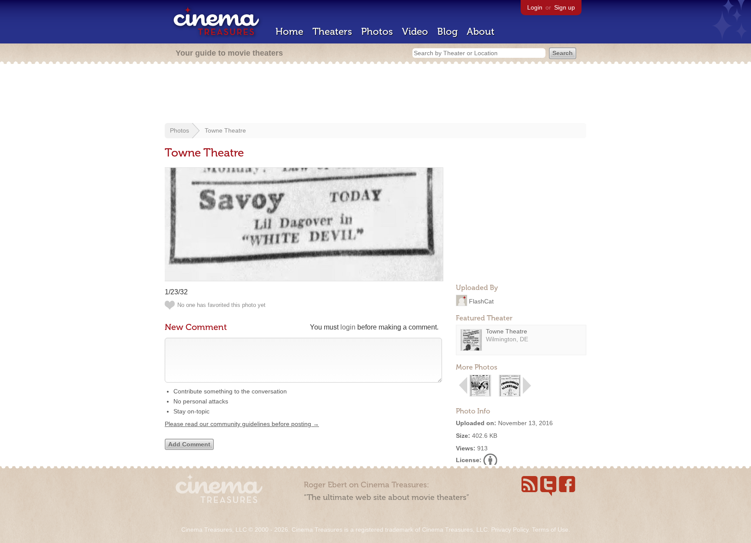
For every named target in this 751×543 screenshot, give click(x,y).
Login (534, 7)
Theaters (332, 31)
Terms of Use (550, 529)
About (481, 31)
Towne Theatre (225, 130)
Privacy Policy (509, 529)
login (348, 327)
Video (415, 31)
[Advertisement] (375, 94)
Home (289, 31)
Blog (447, 31)
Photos (377, 31)
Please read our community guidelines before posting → (242, 423)
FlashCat (481, 300)
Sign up (564, 7)
